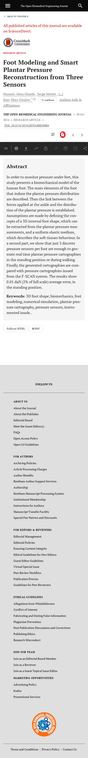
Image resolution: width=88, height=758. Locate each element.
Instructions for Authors (29, 506)
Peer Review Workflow (27, 573)
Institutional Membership (30, 499)
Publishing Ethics (24, 634)
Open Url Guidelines (26, 444)
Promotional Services (27, 697)
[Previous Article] (73, 135)
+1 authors (47, 100)
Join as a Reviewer (25, 665)
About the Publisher (26, 414)
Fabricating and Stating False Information (40, 616)
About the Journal (25, 408)
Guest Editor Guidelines (28, 561)
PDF (37, 328)
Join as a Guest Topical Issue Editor (36, 671)
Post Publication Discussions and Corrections (42, 628)
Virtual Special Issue (26, 567)
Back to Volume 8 (17, 16)
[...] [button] (61, 94)
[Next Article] (82, 135)
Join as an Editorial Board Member (35, 659)
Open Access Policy (26, 438)
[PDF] (62, 134)
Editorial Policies (24, 542)
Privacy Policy (50, 749)
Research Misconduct (27, 640)
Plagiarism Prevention (27, 622)
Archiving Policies (25, 463)
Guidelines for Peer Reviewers (32, 585)
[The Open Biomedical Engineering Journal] (44, 724)
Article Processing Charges (30, 469)
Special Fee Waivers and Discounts (35, 518)
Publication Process (26, 579)
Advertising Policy (25, 684)
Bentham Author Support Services (35, 481)
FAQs (17, 432)
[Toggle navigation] (8, 5)
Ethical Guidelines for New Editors (35, 555)
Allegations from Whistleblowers (34, 604)
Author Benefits (23, 475)
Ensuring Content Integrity (30, 548)
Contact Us (70, 749)
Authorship (21, 487)
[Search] (80, 5)
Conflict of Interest (25, 610)
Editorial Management (27, 536)
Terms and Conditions (24, 749)
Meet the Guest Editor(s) (29, 426)
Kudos (17, 691)
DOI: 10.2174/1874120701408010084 (27, 125)
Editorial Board (23, 420)
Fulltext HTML (16, 328)
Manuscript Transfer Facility (31, 512)
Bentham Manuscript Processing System (39, 493)
